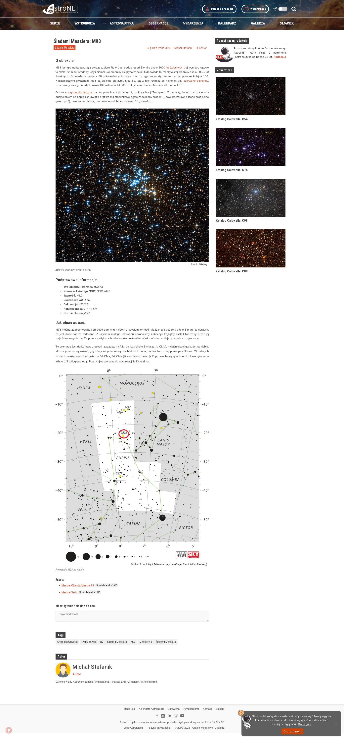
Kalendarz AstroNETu (151, 708)
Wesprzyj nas (255, 9)
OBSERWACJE (159, 23)
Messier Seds (69, 592)
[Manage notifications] (9, 730)
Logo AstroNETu (133, 727)
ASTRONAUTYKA (122, 23)
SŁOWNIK (287, 23)
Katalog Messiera (117, 641)
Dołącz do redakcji (219, 9)
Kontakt (207, 708)
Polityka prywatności (159, 727)
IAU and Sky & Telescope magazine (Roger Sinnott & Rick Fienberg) (173, 564)
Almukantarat (191, 708)
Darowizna (174, 708)
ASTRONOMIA (85, 23)
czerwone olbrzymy (196, 80)
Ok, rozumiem (292, 731)
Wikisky (203, 264)
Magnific (219, 727)
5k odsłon (201, 48)
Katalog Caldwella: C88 (232, 271)
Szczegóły (304, 724)
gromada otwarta (81, 92)
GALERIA (258, 23)
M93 (133, 641)
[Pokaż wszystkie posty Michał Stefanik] (63, 670)
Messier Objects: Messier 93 (78, 585)
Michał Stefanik (183, 48)
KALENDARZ (227, 23)
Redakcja (129, 708)
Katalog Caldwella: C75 (232, 170)
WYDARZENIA (193, 23)
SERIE (55, 23)
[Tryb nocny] (283, 9)
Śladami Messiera (64, 47)
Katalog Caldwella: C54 (232, 119)
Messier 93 (146, 641)
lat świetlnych (174, 67)
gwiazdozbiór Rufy (92, 641)
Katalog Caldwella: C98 (232, 220)
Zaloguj (220, 708)
